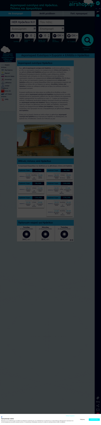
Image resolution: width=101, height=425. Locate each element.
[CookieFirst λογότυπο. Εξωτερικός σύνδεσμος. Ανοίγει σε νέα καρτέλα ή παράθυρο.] (1, 417)
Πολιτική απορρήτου (70, 415)
